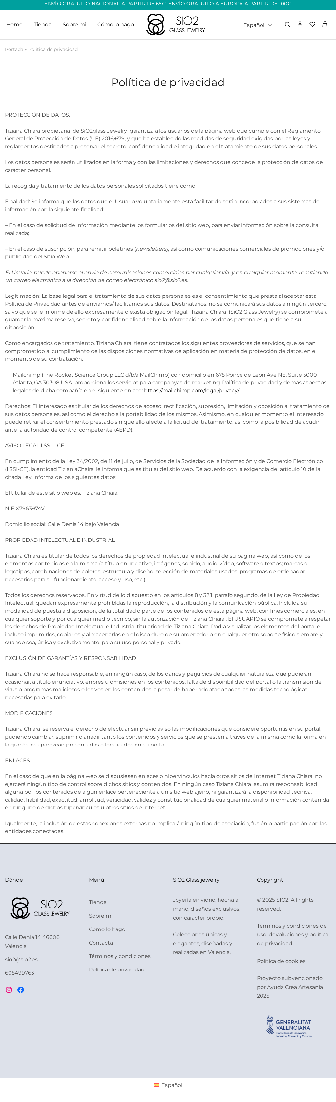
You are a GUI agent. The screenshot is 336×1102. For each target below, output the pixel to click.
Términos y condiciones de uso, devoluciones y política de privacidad (292, 935)
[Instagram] (9, 990)
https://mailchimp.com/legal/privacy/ (191, 390)
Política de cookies (281, 961)
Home (14, 24)
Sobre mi (74, 24)
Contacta (101, 943)
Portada (14, 49)
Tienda (43, 24)
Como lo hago (107, 929)
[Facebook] (21, 990)
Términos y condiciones (120, 956)
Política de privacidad (117, 970)
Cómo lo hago (115, 24)
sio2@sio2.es (21, 959)
